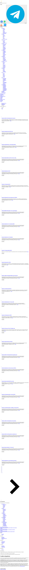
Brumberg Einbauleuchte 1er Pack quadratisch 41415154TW (9, 460)
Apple (3, 35)
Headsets (4, 55)
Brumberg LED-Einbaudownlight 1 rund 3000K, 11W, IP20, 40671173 (10, 407)
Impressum (1, 569)
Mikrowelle (4, 87)
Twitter (2, 534)
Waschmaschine (5, 88)
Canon (4, 69)
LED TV (4, 65)
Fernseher (3, 61)
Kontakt (3, 549)
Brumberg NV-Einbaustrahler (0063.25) (6, 288)
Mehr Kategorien (4, 92)
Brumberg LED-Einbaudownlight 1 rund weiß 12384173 (8, 394)
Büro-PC (4, 45)
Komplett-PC (4, 44)
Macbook (4, 514)
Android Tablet (5, 515)
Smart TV (4, 67)
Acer (3, 38)
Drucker (4, 53)
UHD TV (4, 66)
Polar (3, 75)
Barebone (4, 49)
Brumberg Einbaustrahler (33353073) (6, 262)
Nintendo (4, 58)
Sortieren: (1, 106)
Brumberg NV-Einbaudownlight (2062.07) (7, 250)
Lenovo (4, 42)
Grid (2, 108)
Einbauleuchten (3, 104)
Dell (3, 36)
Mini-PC (4, 47)
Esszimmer (4, 79)
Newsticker (3, 542)
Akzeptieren (2, 568)
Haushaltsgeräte (3, 84)
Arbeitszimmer (4, 82)
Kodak (4, 70)
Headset (4, 521)
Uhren (2, 72)
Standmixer (4, 86)
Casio (3, 73)
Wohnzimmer (4, 78)
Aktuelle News (3, 541)
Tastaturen (4, 50)
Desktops (3, 508)
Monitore (4, 52)
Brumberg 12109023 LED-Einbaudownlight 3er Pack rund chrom (10, 275)
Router (4, 511)
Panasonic (4, 71)
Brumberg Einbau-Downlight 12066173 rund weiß (8, 381)
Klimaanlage (4, 90)
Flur (3, 81)
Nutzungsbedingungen (4, 538)
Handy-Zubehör (5, 32)
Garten (4, 83)
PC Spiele (4, 60)
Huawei (4, 41)
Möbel (2, 77)
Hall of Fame (3, 546)
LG (3, 64)
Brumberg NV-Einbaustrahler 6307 (6, 184)
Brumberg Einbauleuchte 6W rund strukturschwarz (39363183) (9, 197)
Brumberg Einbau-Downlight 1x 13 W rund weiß (8, 447)
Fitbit (3, 74)
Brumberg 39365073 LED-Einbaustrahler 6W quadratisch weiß (9, 354)
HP (3, 37)
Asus (3, 34)
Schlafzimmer (4, 80)
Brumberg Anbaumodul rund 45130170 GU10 (7, 131)
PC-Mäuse (4, 51)
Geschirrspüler (4, 89)
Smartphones (3, 28)
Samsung (4, 29)
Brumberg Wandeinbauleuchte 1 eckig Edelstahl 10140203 (9, 144)
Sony (3, 68)
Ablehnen (4, 568)
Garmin (4, 76)
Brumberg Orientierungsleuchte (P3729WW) (7, 341)
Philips (4, 63)
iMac (3, 46)
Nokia (3, 507)
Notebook (4, 513)
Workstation (4, 510)
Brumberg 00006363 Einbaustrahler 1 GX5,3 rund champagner (9, 210)
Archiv (2, 543)
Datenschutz (4, 569)
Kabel (3, 512)
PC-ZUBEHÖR (3, 517)
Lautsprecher (4, 54)
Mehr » (16, 147)
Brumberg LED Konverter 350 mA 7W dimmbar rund (8, 328)
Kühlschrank (4, 85)
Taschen (4, 516)
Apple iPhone (4, 504)
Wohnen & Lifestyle (4, 103)
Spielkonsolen (3, 56)
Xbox (3, 57)
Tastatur (4, 520)
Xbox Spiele (4, 59)
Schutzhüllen (4, 33)
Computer (3, 43)
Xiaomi (4, 31)
